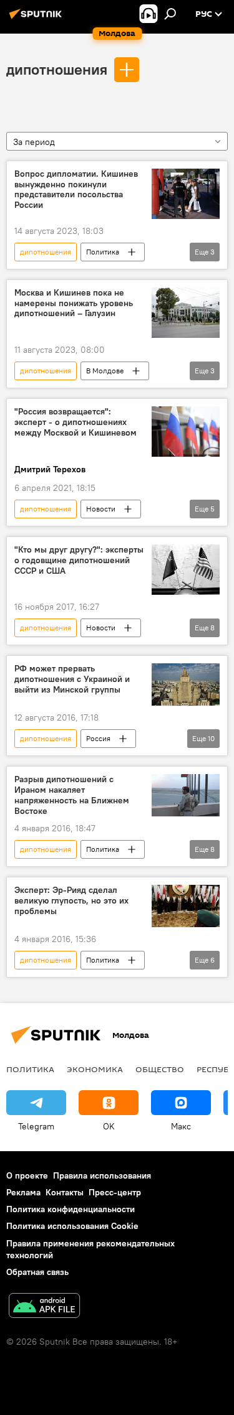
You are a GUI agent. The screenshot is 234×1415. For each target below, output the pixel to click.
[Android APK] (44, 1307)
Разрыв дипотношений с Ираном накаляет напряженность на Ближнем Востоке (71, 795)
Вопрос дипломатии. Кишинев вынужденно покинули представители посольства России (76, 189)
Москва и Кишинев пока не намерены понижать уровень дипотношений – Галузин (73, 303)
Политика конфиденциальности (70, 1209)
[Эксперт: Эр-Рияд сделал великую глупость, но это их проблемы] (186, 906)
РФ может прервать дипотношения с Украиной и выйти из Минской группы (72, 679)
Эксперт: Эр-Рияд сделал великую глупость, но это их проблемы (71, 901)
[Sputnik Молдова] (37, 18)
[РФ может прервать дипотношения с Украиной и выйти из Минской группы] (186, 684)
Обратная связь (37, 1271)
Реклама (23, 1192)
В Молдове (105, 370)
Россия (98, 738)
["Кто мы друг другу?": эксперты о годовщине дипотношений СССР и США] (186, 569)
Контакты (65, 1192)
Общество (159, 1069)
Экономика (95, 1069)
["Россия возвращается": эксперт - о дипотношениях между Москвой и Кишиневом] (186, 431)
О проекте (27, 1175)
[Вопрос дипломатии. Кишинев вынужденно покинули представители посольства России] (186, 194)
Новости (100, 508)
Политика (102, 251)
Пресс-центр (115, 1192)
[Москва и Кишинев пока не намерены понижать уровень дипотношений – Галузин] (186, 312)
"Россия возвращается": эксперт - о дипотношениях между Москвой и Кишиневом (75, 422)
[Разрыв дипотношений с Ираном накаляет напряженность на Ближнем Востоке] (186, 795)
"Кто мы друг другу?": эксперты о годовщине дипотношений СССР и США (79, 560)
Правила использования (102, 1175)
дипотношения (56, 69)
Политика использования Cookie (72, 1225)
